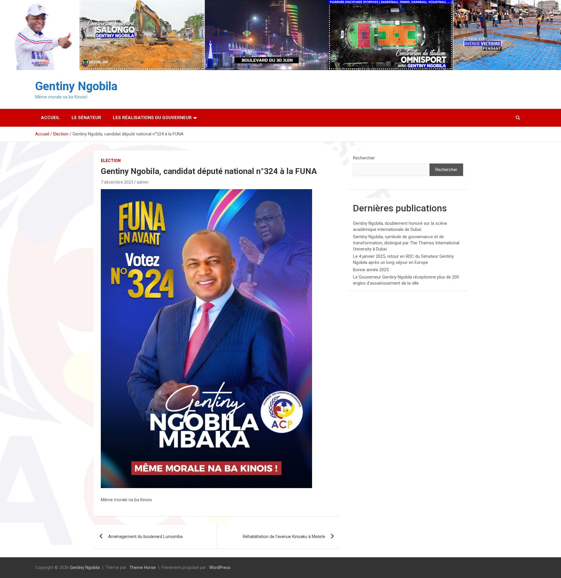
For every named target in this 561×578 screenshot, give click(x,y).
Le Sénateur (86, 117)
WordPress (220, 567)
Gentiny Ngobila (76, 86)
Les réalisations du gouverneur (152, 117)
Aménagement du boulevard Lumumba (145, 536)
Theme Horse (142, 567)
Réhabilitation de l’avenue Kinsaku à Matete (284, 536)
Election (111, 160)
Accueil (50, 117)
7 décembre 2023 (117, 182)
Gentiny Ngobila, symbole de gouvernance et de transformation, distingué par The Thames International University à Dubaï (406, 243)
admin (142, 182)
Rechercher (364, 158)
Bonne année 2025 (371, 269)
